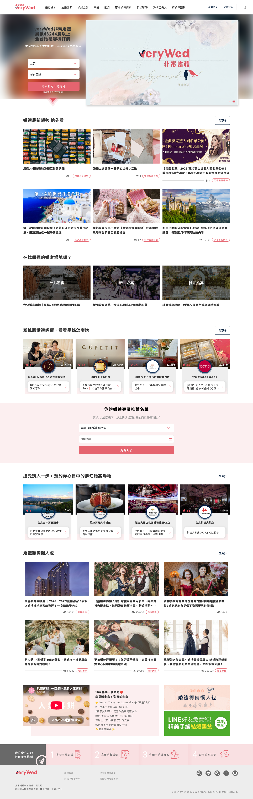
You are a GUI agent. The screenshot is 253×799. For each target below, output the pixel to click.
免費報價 (126, 450)
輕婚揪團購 (179, 7)
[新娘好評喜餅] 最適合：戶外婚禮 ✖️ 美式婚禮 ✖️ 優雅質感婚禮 (203, 386)
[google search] (244, 7)
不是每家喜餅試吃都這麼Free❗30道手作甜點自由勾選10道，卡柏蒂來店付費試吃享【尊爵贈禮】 (98, 386)
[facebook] (224, 773)
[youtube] (197, 773)
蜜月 (107, 7)
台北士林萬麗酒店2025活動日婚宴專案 (46, 532)
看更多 (222, 120)
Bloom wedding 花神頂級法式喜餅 (46, 386)
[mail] (233, 773)
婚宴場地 (50, 7)
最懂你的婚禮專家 (109, 778)
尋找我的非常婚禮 (53, 86)
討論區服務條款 (72, 778)
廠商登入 (213, 7)
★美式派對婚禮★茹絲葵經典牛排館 (98, 532)
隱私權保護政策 (108, 772)
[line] (206, 773)
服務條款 (68, 772)
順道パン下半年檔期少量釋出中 (150, 386)
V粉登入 (228, 7)
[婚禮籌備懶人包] (197, 697)
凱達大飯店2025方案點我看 (203, 532)
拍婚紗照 (66, 7)
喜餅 (96, 7)
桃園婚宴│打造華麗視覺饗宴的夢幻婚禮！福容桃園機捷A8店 (150, 532)
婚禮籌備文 (160, 7)
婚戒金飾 (82, 7)
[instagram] (215, 773)
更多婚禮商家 (123, 7)
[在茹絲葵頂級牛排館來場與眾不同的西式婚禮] (162, 62)
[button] (229, 101)
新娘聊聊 (142, 7)
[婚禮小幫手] (197, 723)
